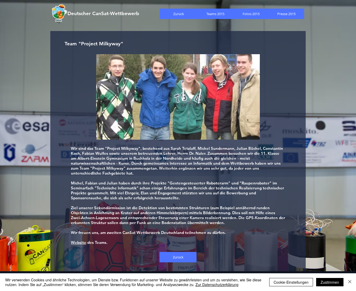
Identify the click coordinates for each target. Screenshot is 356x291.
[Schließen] (350, 282)
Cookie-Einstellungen (291, 282)
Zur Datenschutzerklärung (216, 284)
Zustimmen (330, 282)
